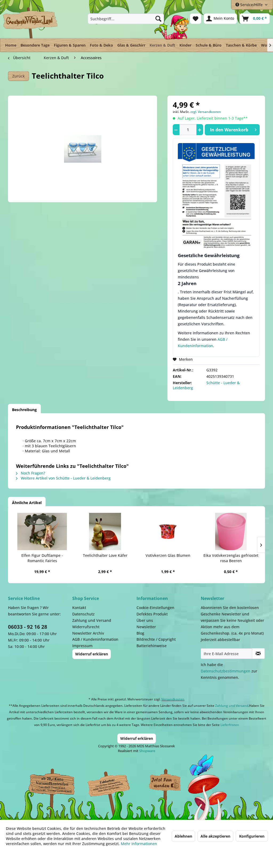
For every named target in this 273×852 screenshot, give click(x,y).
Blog (140, 633)
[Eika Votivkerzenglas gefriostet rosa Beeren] (230, 531)
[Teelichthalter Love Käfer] (105, 531)
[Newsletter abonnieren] (258, 653)
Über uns (144, 620)
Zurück (18, 76)
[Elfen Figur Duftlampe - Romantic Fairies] (42, 531)
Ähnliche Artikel (27, 502)
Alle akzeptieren (215, 836)
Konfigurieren (251, 836)
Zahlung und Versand (91, 620)
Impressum (82, 645)
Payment (112, 783)
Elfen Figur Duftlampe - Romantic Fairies (42, 558)
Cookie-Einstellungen (155, 607)
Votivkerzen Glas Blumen (168, 555)
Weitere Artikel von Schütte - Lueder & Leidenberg (65, 478)
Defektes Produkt (152, 613)
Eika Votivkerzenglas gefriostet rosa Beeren (230, 558)
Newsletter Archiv (88, 633)
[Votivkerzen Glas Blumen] (167, 531)
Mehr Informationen (139, 843)
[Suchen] (158, 18)
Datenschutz (83, 613)
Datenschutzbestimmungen (225, 671)
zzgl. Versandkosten (205, 111)
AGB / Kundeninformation (95, 639)
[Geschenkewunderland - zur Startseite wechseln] (30, 22)
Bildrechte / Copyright (156, 639)
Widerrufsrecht (85, 626)
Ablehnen (183, 836)
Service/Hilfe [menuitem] (251, 4)
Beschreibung (24, 409)
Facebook (165, 784)
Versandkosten (172, 699)
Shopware (147, 750)
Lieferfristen (229, 725)
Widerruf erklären (91, 653)
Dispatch (49, 786)
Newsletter (146, 626)
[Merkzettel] (195, 18)
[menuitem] (126, 18)
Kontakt (79, 607)
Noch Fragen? (32, 473)
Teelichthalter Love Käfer (105, 555)
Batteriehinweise (151, 645)
